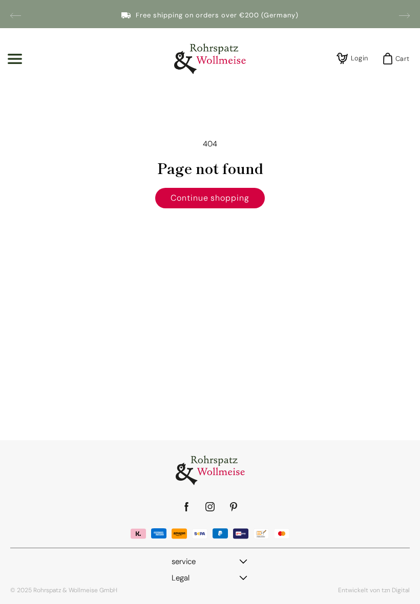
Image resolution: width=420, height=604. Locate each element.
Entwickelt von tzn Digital (374, 590)
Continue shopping (210, 197)
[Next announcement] (404, 15)
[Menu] (15, 59)
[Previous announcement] (15, 15)
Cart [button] (399, 58)
